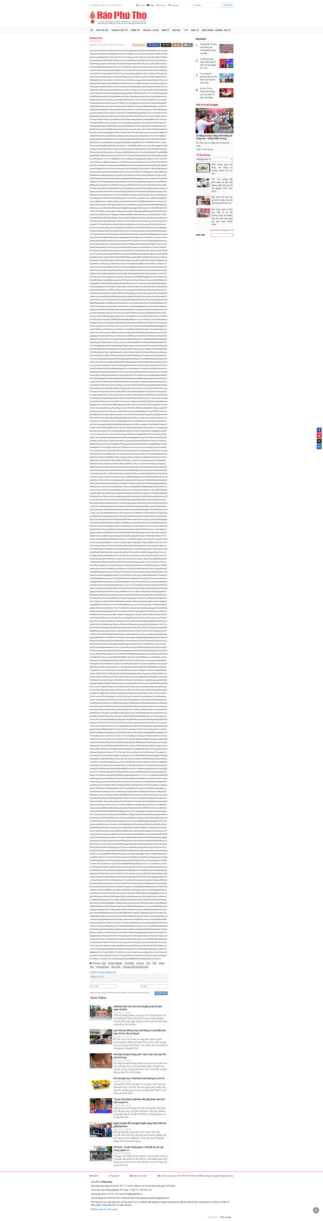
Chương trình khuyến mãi (135, 967)
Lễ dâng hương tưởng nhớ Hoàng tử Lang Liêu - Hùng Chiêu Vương (214, 137)
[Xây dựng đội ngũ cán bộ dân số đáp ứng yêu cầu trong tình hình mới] (203, 200)
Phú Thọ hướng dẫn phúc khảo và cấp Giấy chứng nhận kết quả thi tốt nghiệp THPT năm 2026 (222, 185)
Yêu (148, 963)
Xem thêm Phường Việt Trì (221, 230)
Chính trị (135, 30)
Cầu (155, 963)
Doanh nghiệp (115, 963)
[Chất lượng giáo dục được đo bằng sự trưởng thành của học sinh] (203, 168)
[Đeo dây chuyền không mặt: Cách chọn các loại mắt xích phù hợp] (101, 1061)
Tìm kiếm (228, 5)
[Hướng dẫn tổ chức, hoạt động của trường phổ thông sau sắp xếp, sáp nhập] (226, 48)
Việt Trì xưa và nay (204, 149)
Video (152, 5)
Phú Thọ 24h (102, 30)
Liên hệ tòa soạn (139, 1176)
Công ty (140, 963)
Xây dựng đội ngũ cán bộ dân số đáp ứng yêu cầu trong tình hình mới (222, 200)
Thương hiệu (102, 967)
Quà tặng (129, 963)
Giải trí (227, 30)
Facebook (174, 5)
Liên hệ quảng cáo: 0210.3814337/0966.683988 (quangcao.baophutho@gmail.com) (196, 1176)
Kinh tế (165, 30)
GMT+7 (106, 5)
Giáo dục (176, 30)
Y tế (186, 30)
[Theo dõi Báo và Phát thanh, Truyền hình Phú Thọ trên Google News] (139, 45)
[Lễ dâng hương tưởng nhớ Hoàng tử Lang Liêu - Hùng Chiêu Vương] (214, 120)
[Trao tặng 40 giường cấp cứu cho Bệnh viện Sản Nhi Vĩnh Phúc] (226, 77)
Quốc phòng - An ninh (212, 30)
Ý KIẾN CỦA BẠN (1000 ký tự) (103, 972)
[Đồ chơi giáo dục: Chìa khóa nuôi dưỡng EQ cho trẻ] (101, 1085)
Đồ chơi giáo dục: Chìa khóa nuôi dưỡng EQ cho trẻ (139, 1078)
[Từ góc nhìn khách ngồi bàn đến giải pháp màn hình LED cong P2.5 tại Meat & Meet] (101, 1106)
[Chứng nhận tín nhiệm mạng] (104, 1209)
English (141, 5)
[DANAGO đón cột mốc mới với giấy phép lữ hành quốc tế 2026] (101, 1013)
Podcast (163, 5)
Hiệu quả (115, 967)
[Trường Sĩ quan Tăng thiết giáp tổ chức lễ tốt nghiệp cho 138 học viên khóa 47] (226, 63)
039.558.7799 (112, 1194)
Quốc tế (195, 30)
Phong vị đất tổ (119, 30)
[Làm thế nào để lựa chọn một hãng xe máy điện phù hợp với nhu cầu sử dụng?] (101, 1037)
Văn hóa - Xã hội (151, 30)
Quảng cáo (96, 38)
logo (104, 963)
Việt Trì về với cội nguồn (207, 104)
